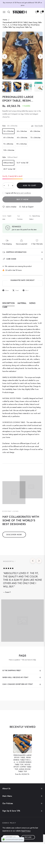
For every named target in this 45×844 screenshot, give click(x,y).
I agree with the (18, 193)
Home (5, 19)
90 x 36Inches (21, 144)
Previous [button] (4, 56)
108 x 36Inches (8, 150)
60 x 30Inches (8, 137)
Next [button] (40, 56)
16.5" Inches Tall (22, 163)
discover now (14, 534)
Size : (9, 126)
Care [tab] (4, 307)
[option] (22, 56)
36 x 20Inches (8, 131)
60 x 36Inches (22, 137)
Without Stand (8, 163)
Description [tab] (8, 303)
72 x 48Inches (8, 144)
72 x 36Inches (35, 137)
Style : (9, 157)
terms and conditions (23, 193)
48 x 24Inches (35, 131)
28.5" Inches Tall (9, 169)
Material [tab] (22, 303)
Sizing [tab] (32, 303)
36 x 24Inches (22, 131)
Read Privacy (25, 831)
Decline (28, 837)
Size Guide (39, 126)
